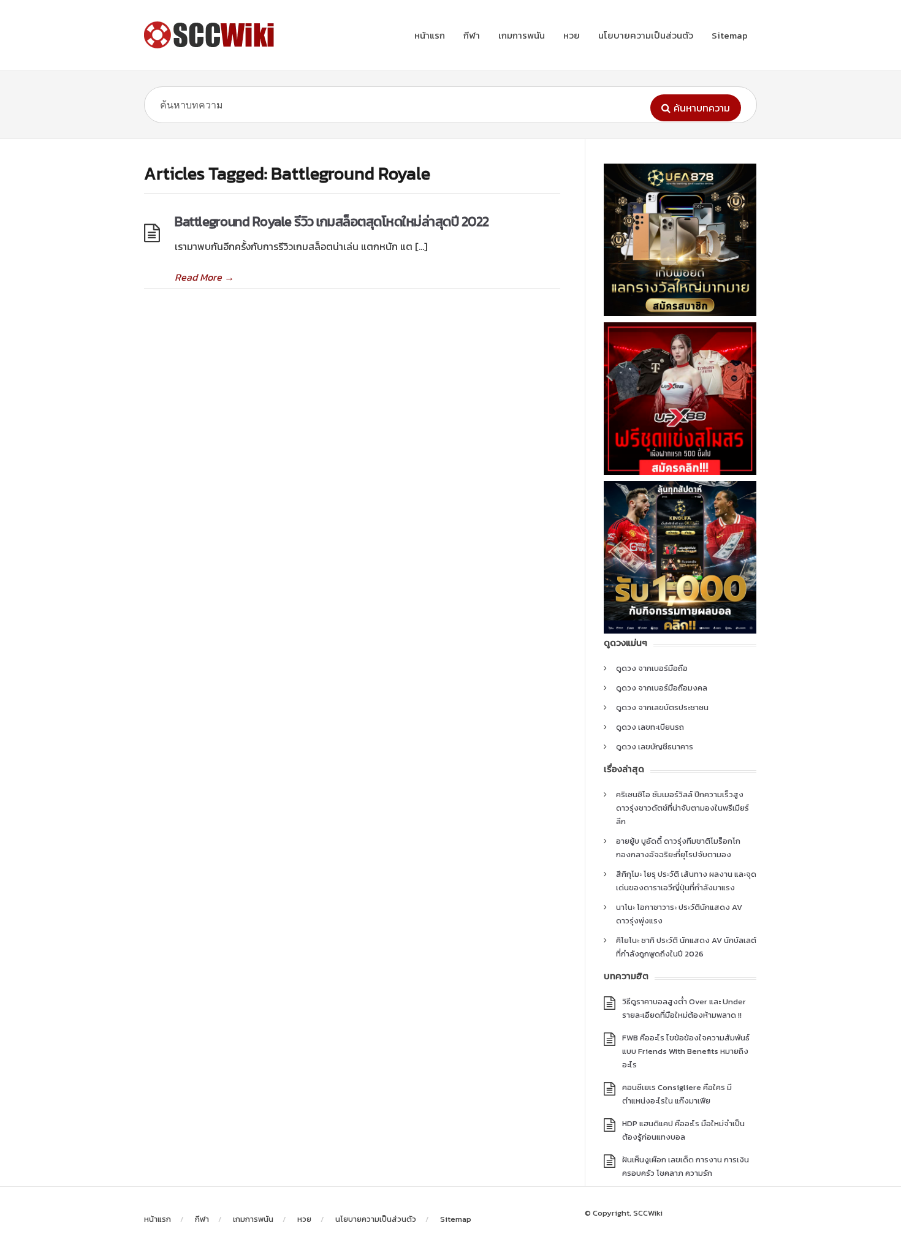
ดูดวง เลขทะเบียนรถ (650, 727)
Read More (204, 277)
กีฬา (471, 35)
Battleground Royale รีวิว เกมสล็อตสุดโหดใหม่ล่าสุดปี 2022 (332, 221)
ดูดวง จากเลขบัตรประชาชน (662, 707)
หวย (571, 35)
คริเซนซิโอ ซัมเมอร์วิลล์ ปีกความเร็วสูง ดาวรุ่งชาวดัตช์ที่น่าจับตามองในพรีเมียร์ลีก (682, 808)
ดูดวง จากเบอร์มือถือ (652, 668)
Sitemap (730, 35)
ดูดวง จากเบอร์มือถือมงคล (661, 688)
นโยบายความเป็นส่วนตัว (645, 35)
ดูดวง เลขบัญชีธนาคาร (654, 746)
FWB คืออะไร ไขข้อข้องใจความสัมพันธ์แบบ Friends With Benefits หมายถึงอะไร (686, 1051)
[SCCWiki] (211, 34)
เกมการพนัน (521, 35)
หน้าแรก (429, 35)
